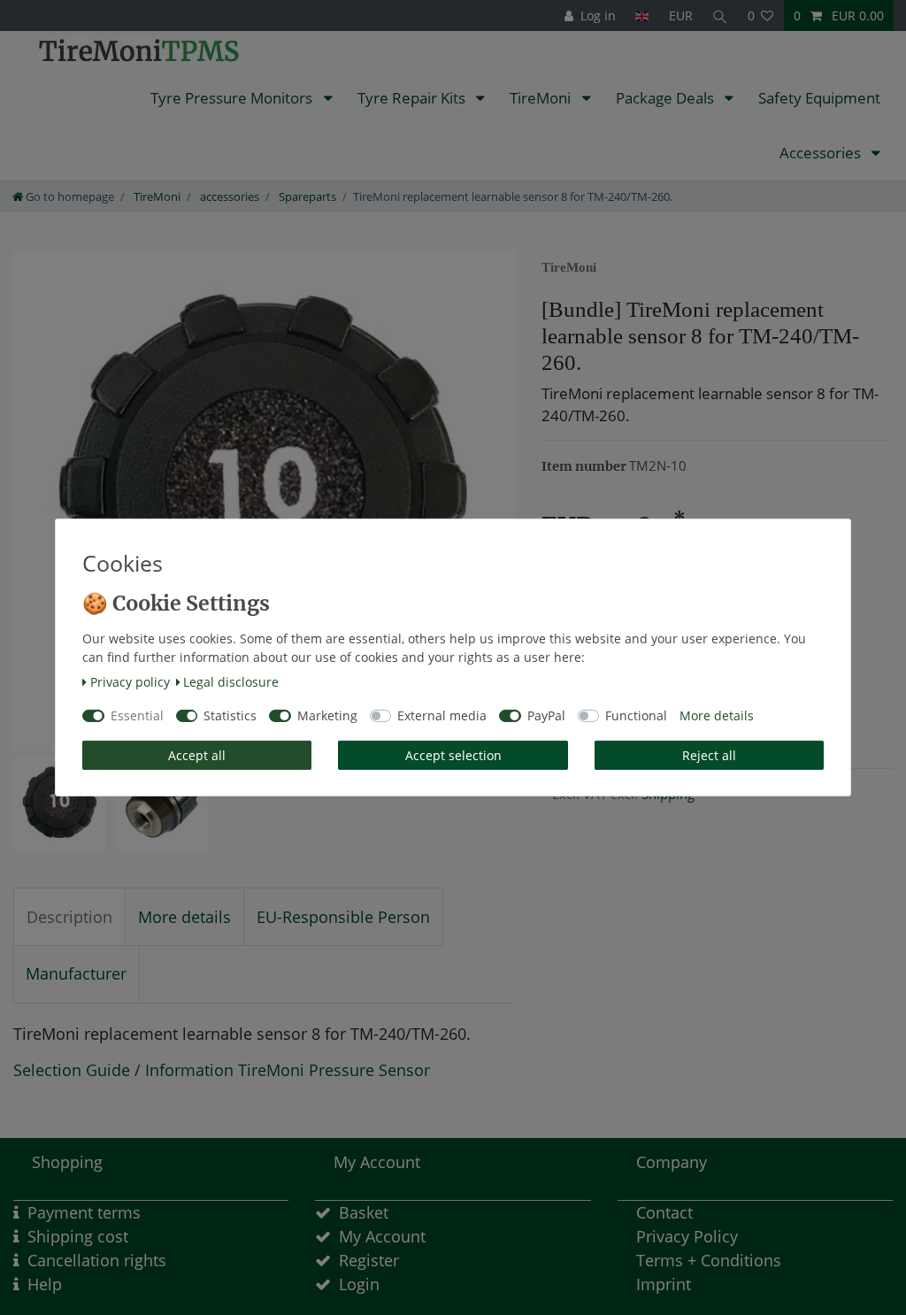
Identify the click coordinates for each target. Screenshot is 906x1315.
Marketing (327, 715)
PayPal (546, 715)
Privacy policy (130, 681)
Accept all (197, 755)
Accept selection (453, 755)
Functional (636, 715)
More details (717, 715)
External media (442, 715)
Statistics (230, 715)
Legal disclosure (231, 681)
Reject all (709, 755)
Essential (137, 715)
